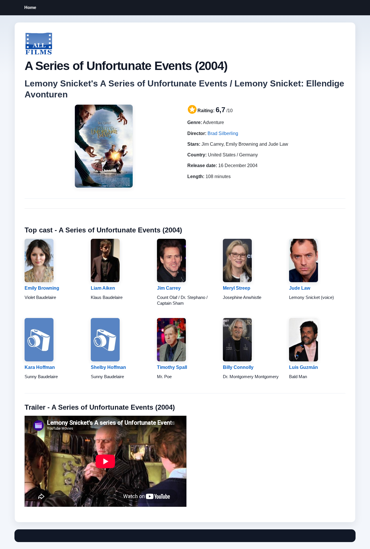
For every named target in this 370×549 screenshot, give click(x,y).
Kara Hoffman (40, 367)
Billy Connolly (238, 367)
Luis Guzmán (303, 367)
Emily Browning (42, 288)
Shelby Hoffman (108, 367)
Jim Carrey (169, 288)
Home (30, 7)
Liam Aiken (103, 288)
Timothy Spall (172, 367)
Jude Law (299, 288)
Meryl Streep (236, 288)
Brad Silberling (223, 133)
